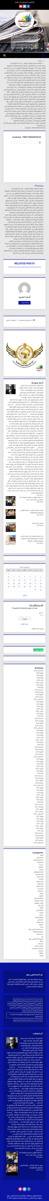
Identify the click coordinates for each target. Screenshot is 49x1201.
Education (40, 857)
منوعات (40, 950)
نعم (40, 612)
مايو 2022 (40, 792)
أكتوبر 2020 (39, 837)
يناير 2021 (40, 830)
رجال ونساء (39, 922)
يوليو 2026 (39, 672)
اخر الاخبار (40, 891)
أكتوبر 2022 (39, 780)
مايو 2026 (40, 677)
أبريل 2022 (39, 794)
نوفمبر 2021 (39, 806)
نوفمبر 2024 (39, 720)
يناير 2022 (40, 801)
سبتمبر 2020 (39, 840)
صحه (41, 926)
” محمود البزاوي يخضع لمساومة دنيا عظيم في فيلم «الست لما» (31, 498)
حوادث (41, 912)
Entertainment (38, 860)
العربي (12, 1007)
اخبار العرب (40, 883)
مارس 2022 (39, 797)
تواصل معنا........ (38, 649)
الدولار (29, 1007)
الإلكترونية (16, 999)
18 (30, 583)
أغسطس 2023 (38, 756)
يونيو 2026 (39, 675)
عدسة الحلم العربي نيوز (36, 929)
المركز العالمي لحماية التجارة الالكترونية (25, 1198)
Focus (41, 864)
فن (42, 936)
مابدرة (24, 1020)
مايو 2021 (40, 821)
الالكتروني (39, 1003)
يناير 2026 (40, 687)
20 (19, 583)
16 (40, 583)
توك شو (40, 905)
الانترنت (25, 1003)
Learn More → (24, 302)
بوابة (35, 1010)
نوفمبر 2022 (39, 778)
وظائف (41, 953)
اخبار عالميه (39, 886)
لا (40, 615)
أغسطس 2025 (38, 699)
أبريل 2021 (39, 823)
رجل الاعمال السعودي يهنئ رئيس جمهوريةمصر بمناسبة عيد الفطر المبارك (26, 1015)
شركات (40, 1020)
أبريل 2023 (39, 766)
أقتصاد (41, 879)
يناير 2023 (40, 773)
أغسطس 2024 (38, 727)
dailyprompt (38, 999)
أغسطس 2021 (38, 813)
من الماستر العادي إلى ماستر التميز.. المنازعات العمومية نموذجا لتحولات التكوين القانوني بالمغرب (31, 538)
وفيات (41, 955)
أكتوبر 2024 (39, 723)
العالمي (18, 1007)
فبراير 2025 (39, 713)
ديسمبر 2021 (39, 804)
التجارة (19, 1003)
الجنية (14, 1003)
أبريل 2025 (39, 708)
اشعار (41, 893)
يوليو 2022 (39, 787)
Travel (41, 869)
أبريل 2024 (39, 737)
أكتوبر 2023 (39, 751)
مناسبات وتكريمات (37, 948)
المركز (40, 1010)
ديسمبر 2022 (39, 775)
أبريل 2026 (39, 680)
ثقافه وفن (39, 910)
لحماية (30, 1020)
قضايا (41, 941)
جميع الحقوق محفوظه (34, 1195)
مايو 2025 (40, 706)
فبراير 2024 (39, 742)
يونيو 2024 (39, 732)
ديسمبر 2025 (39, 689)
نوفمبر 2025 (39, 692)
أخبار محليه (40, 876)
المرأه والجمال (38, 898)
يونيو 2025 (39, 704)
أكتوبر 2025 (39, 694)
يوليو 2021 (39, 816)
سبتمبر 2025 (39, 696)
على (35, 1020)
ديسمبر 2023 (39, 747)
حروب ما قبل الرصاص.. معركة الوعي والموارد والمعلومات (31, 511)
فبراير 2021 (39, 828)
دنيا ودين (40, 919)
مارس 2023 (39, 768)
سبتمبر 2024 (39, 725)
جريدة (24, 1010)
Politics (41, 867)
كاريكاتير (40, 943)
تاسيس (30, 1010)
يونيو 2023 (39, 761)
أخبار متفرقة (39, 874)
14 (14, 579)
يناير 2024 (40, 744)
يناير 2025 (40, 715)
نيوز (15, 1020)
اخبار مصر (40, 888)
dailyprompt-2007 (26, 999)
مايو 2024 (40, 735)
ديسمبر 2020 (39, 833)
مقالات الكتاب (38, 946)
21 (14, 583)
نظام (19, 1020)
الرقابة (24, 1007)
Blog (41, 855)
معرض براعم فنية (37, 523)
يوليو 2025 (39, 701)
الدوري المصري (38, 1007)
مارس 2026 (39, 682)
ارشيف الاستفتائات (37, 628)
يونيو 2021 (39, 818)
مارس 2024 (39, 739)
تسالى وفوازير (38, 903)
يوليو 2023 (39, 758)
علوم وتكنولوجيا (38, 931)
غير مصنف (39, 934)
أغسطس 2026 (38, 670)
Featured (40, 862)
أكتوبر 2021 (39, 809)
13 (19, 579)
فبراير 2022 (39, 799)
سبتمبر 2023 (39, 754)
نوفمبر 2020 (39, 835)
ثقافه (41, 907)
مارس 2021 (39, 825)
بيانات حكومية (38, 900)
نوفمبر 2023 (39, 749)
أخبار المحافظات (38, 871)
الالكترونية (31, 1003)
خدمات (41, 914)
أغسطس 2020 (38, 842)
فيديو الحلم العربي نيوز (36, 938)
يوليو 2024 (39, 730)
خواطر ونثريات (39, 917)
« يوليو (25, 595)
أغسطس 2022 (38, 785)
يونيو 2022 (39, 790)
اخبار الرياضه (39, 881)
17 (35, 583)
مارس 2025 (39, 711)
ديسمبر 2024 (39, 718)
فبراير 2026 (39, 684)
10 (35, 579)
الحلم (9, 1003)
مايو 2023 (40, 763)
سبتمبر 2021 (39, 811)
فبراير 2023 (39, 770)
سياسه (41, 924)
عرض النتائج (24, 623)
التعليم (41, 895)
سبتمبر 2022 (39, 782)
